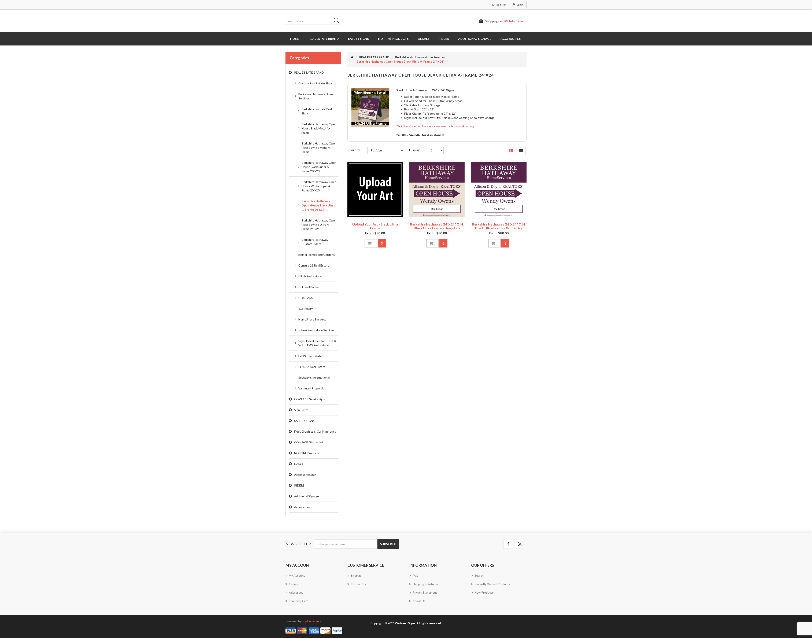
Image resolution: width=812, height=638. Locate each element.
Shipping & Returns (425, 584)
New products (484, 592)
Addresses (296, 592)
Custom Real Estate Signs (315, 83)
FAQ (415, 575)
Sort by (355, 150)
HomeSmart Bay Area (312, 319)
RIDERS (444, 38)
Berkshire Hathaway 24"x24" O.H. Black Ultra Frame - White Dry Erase (499, 228)
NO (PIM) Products (393, 38)
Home (294, 38)
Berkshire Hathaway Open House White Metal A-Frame (319, 148)
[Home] (352, 57)
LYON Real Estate (310, 356)
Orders (293, 584)
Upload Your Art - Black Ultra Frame (375, 226)
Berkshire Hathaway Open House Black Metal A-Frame (319, 128)
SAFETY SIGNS (358, 38)
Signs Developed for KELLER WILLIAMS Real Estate (317, 343)
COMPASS (305, 298)
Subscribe (388, 544)
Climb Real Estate (310, 276)
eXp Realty (305, 308)
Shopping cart (298, 601)
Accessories (511, 38)
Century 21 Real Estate (313, 265)
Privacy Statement (425, 592)
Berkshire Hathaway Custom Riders (315, 242)
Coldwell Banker (309, 287)
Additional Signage (474, 38)
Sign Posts (301, 410)
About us (419, 601)
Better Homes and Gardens (316, 254)
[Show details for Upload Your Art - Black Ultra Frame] (375, 189)
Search (337, 21)
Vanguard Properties (312, 388)
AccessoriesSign (305, 474)
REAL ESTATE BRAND (324, 38)
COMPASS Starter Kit (308, 442)
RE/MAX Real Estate (311, 366)
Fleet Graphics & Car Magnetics (315, 431)
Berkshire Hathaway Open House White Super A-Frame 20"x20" (319, 186)
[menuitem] (313, 577)
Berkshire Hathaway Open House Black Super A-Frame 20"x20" (319, 167)
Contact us (358, 584)
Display (414, 150)
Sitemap (356, 575)
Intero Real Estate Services (316, 330)
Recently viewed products (492, 584)
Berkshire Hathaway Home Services (315, 96)
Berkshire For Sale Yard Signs (317, 111)
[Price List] (382, 243)
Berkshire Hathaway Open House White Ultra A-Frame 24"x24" (319, 225)
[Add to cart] (371, 243)
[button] (511, 150)
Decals (423, 38)
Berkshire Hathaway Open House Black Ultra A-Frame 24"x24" (318, 205)
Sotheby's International (314, 377)
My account (297, 575)
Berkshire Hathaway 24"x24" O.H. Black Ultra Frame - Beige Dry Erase (437, 228)
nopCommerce (311, 621)
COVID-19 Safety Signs (310, 399)
